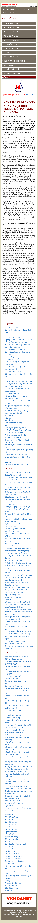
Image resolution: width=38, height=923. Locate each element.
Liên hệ (20, 9)
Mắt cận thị (9, 415)
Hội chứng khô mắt (12, 393)
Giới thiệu (13, 9)
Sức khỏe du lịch (11, 885)
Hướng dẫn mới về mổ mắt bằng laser (18, 519)
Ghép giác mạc (10, 504)
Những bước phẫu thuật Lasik (16, 553)
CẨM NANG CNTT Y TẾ (11, 73)
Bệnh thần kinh (10, 841)
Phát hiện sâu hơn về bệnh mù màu (18, 430)
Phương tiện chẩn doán (13, 883)
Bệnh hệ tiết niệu (11, 827)
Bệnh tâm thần (10, 846)
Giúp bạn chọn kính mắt (13, 710)
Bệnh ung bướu (10, 849)
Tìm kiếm (6, 13)
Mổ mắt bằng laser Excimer (15, 529)
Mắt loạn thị (9, 418)
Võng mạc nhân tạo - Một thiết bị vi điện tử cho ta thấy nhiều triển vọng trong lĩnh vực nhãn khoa (17, 604)
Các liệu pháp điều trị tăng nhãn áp (17, 688)
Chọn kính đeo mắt (12, 679)
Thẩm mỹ (8, 890)
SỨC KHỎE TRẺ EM (10, 32)
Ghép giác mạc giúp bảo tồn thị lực (17, 507)
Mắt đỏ (7, 425)
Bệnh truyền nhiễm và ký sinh (15, 844)
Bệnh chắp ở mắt (11, 335)
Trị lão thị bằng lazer (12, 595)
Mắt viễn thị (9, 420)
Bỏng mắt (8, 354)
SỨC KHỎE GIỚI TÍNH (10, 28)
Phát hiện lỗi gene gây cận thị (15, 428)
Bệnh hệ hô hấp (10, 819)
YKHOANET (30, 95)
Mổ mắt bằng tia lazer (12, 531)
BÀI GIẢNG (6, 53)
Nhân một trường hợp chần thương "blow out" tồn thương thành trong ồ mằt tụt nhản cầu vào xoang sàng (18, 548)
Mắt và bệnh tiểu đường (13, 423)
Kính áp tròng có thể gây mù (15, 735)
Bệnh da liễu (9, 815)
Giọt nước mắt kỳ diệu (13, 718)
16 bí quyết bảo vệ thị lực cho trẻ (16, 657)
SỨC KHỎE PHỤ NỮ (10, 36)
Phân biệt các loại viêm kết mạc (16, 432)
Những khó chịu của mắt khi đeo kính (18, 767)
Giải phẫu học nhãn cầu (13, 715)
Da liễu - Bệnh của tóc (13, 851)
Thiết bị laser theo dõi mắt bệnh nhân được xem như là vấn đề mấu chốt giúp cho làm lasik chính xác (18, 577)
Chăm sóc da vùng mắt (13, 676)
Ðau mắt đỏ (9, 462)
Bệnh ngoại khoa (11, 829)
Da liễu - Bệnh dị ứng (12, 854)
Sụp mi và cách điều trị (13, 437)
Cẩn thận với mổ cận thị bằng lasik (17, 499)
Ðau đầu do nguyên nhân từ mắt (16, 464)
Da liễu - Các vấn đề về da (14, 861)
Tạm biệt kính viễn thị (12, 801)
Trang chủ (6, 9)
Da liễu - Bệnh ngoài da (13, 856)
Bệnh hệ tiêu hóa (11, 824)
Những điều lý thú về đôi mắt (15, 771)
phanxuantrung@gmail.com (19, 912)
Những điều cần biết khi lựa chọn (17, 769)
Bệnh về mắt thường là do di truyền (17, 352)
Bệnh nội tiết (9, 834)
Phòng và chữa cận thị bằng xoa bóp (18, 779)
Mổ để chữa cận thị (12, 543)
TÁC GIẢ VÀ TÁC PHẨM (11, 69)
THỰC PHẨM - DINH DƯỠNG (13, 61)
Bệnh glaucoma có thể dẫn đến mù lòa (19, 340)
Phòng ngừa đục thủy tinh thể (15, 435)
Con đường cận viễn (12, 359)
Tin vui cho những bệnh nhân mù (17, 587)
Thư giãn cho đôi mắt (12, 793)
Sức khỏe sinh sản (11, 888)
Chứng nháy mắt (11, 357)
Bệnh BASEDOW (11, 327)
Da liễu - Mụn (10, 863)
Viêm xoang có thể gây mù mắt (16, 454)
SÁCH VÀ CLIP (8, 65)
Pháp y (7, 881)
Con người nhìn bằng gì (13, 686)
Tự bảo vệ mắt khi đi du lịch (15, 803)
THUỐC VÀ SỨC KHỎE (11, 57)
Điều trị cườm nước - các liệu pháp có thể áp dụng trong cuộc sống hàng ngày (18, 636)
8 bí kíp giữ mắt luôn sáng (14, 659)
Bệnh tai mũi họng (11, 837)
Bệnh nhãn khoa (11, 832)
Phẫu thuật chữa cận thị (13, 560)
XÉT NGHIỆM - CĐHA (10, 44)
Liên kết (26, 9)
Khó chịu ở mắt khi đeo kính (15, 730)
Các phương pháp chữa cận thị (16, 497)
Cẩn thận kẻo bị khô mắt (13, 371)
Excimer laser (10, 502)
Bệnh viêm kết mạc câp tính (15, 349)
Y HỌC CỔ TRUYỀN (10, 48)
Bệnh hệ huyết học (11, 817)
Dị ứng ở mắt (9, 379)
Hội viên (12, 13)
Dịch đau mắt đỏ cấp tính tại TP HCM (18, 381)
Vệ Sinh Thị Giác (11, 806)
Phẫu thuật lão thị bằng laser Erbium (18, 563)
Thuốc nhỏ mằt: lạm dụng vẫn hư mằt (18, 791)
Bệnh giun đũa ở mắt (12, 337)
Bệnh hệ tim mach (11, 822)
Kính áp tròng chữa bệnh (14, 732)
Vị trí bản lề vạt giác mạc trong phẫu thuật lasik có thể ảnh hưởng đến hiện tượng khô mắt (18, 612)
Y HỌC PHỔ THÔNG (10, 23)
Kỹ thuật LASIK (10, 521)
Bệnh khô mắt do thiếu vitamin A (16, 342)
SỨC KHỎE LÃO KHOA (11, 40)
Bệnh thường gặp (11, 839)
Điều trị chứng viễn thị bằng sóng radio (19, 631)
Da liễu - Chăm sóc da (13, 859)
